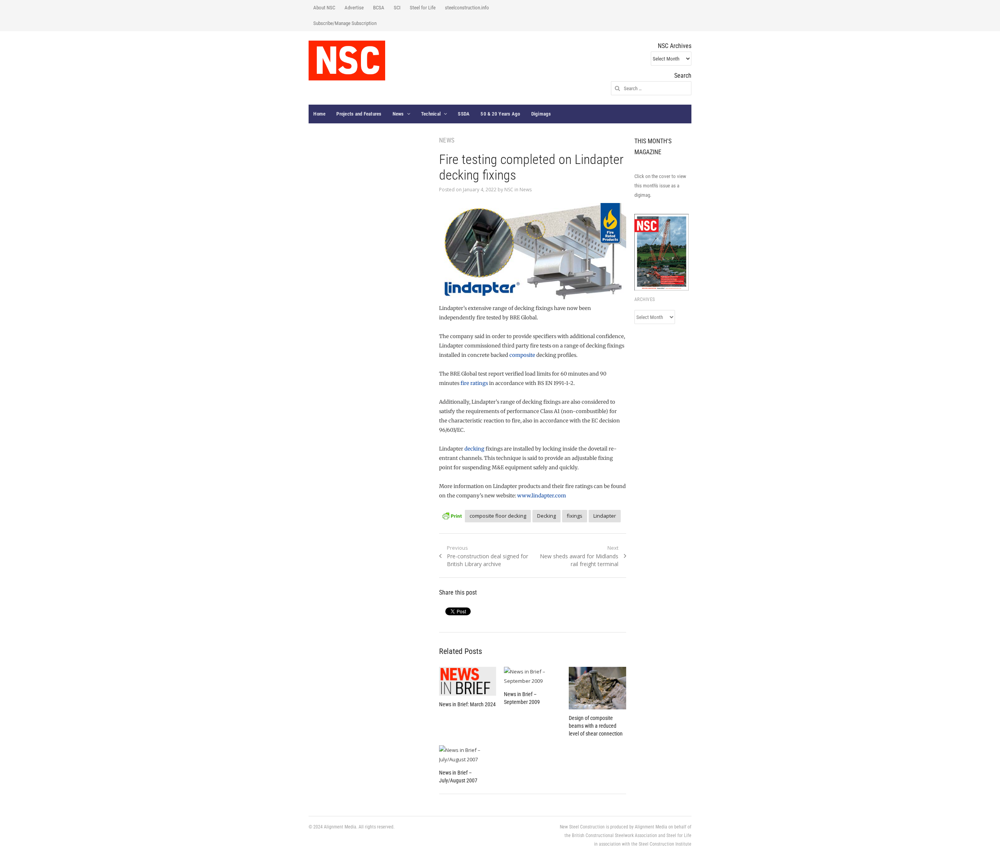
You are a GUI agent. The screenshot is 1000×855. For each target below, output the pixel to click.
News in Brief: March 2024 (467, 704)
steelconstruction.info (467, 8)
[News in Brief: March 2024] (467, 681)
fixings (574, 515)
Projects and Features (358, 114)
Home (319, 114)
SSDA (464, 114)
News (398, 114)
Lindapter (604, 515)
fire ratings (474, 383)
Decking (546, 515)
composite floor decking (498, 515)
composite (522, 355)
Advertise (354, 8)
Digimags (541, 114)
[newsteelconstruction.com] (347, 60)
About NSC (324, 8)
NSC (508, 189)
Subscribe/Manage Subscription (345, 23)
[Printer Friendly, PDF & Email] (452, 514)
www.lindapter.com (541, 495)
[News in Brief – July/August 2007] (467, 754)
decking (474, 448)
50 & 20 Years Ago (500, 114)
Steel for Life (423, 8)
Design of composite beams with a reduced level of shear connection (596, 726)
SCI (397, 8)
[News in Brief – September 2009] (532, 676)
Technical (431, 114)
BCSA (378, 8)
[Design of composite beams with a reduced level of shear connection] (597, 688)
